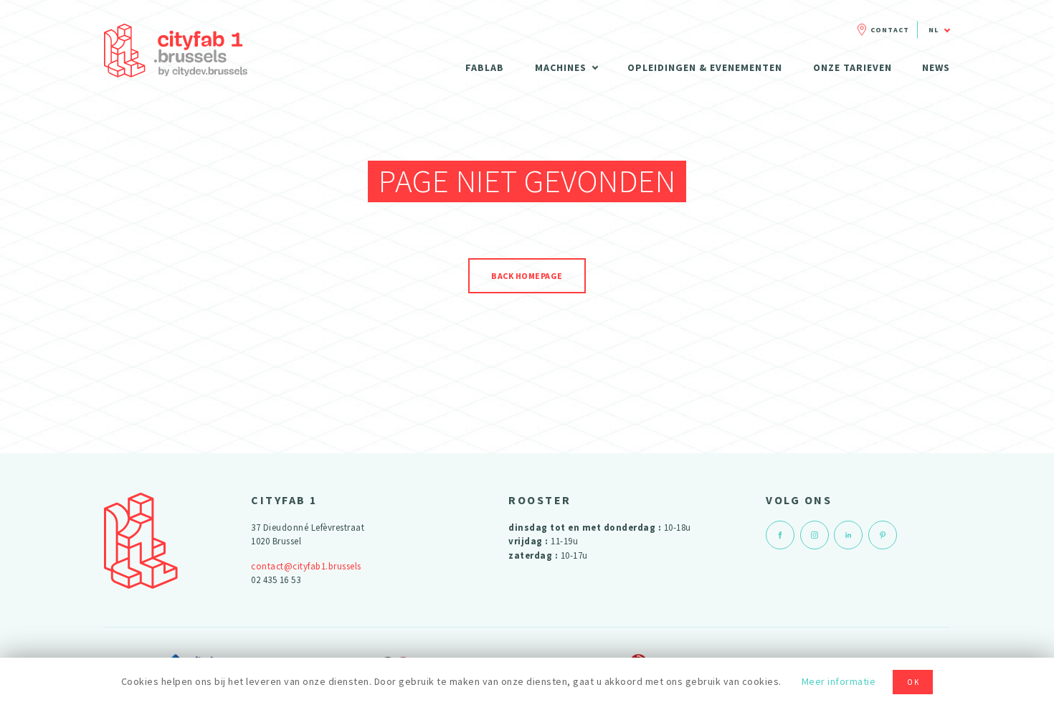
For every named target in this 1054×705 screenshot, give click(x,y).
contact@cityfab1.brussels (306, 566)
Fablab (484, 67)
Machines (561, 67)
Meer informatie (839, 681)
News (936, 67)
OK (913, 682)
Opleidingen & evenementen (704, 67)
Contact (889, 29)
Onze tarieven (852, 67)
